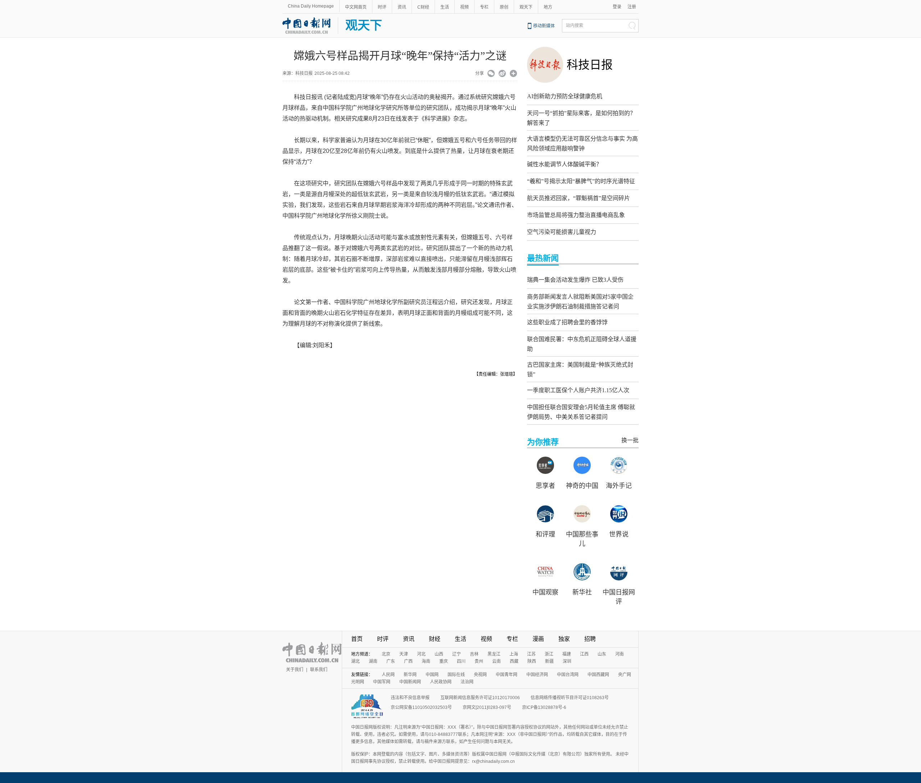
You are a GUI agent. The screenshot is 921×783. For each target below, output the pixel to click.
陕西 (531, 661)
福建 (566, 654)
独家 (564, 639)
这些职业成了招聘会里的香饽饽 (567, 322)
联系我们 (318, 669)
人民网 (388, 674)
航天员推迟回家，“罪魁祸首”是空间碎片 (578, 198)
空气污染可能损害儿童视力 (561, 232)
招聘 (590, 639)
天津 (403, 654)
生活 (444, 7)
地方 (548, 7)
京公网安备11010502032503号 (421, 707)
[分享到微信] (491, 74)
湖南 (373, 661)
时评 (382, 7)
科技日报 (590, 64)
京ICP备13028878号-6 (544, 707)
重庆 (443, 661)
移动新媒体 (544, 25)
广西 (408, 661)
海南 (426, 661)
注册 (631, 6)
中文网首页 (356, 7)
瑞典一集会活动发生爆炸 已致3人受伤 (575, 280)
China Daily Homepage (311, 6)
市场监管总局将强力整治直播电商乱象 (576, 215)
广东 (390, 661)
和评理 (545, 534)
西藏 (514, 661)
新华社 (582, 592)
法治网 (466, 681)
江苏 (531, 654)
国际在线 (456, 674)
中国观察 (545, 592)
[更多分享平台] (513, 74)
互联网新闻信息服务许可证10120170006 (480, 697)
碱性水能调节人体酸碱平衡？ (564, 164)
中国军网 (381, 681)
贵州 (479, 661)
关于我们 (294, 669)
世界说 (619, 534)
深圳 (567, 661)
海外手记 (619, 485)
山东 (602, 654)
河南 (619, 654)
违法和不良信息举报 (410, 697)
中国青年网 (506, 674)
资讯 (402, 7)
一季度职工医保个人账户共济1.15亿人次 (578, 390)
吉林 (474, 654)
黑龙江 (493, 654)
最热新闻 (543, 258)
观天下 (526, 7)
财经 (434, 639)
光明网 (357, 681)
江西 (584, 654)
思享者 (545, 485)
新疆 (549, 661)
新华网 (410, 674)
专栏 (484, 7)
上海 (513, 654)
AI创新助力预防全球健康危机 (564, 96)
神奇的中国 (582, 485)
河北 (421, 654)
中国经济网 (537, 674)
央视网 (480, 674)
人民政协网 (441, 681)
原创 (504, 7)
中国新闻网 (410, 681)
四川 (461, 661)
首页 (357, 639)
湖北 (355, 661)
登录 (617, 6)
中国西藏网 (598, 674)
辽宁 (456, 654)
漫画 (538, 639)
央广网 (624, 674)
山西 (439, 654)
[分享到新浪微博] (502, 74)
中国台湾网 (568, 674)
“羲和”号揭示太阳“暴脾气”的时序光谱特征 (581, 181)
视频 (464, 7)
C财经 (423, 7)
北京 (386, 654)
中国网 (432, 674)
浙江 (549, 654)
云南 (496, 661)
